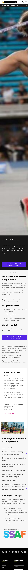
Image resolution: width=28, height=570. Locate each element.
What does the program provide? (13, 470)
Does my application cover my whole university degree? (12, 453)
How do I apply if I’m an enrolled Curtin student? (13, 465)
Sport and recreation (10, 5)
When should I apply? (9, 480)
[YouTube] (12, 552)
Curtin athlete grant (9, 413)
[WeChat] (22, 552)
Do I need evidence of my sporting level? (14, 459)
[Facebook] (3, 552)
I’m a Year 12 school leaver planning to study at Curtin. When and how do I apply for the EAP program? (14, 486)
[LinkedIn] (15, 552)
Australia (4, 565)
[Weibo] (18, 552)
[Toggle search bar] (23, 2)
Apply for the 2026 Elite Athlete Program (14, 264)
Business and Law (18, 569)
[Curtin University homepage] (9, 2)
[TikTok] (25, 552)
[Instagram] (9, 552)
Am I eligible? (7, 448)
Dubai (3, 567)
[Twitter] (6, 552)
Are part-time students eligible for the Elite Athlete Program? (13, 475)
